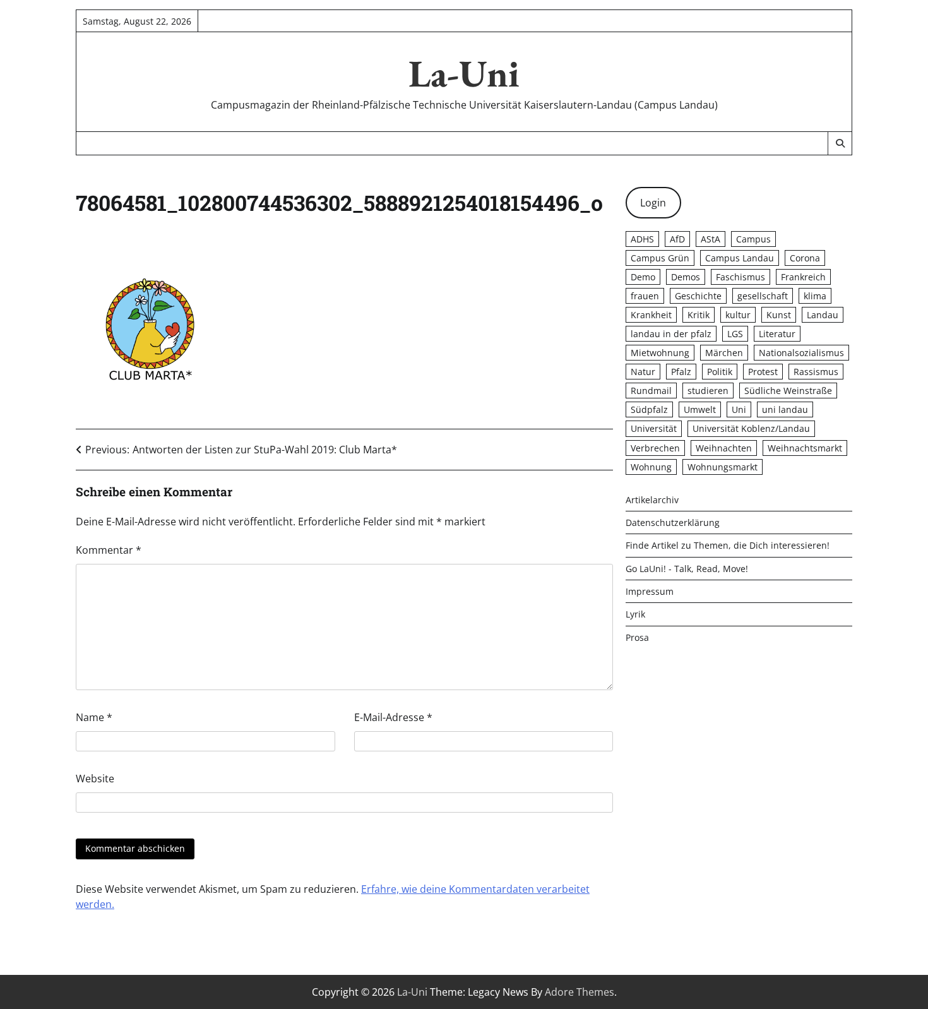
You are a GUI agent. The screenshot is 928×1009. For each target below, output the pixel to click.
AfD (677, 239)
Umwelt (700, 409)
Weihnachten (724, 448)
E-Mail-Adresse (393, 717)
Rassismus (816, 372)
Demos (685, 277)
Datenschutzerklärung (673, 522)
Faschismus (740, 277)
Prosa (637, 637)
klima (815, 296)
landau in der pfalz (671, 334)
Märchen (724, 353)
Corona (805, 258)
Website (95, 778)
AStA (710, 239)
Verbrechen (655, 448)
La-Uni (464, 73)
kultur (738, 315)
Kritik (698, 315)
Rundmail (651, 391)
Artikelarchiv (652, 500)
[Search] (840, 143)
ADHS (642, 239)
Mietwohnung (660, 353)
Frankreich (803, 277)
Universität (654, 428)
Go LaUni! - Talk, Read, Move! (687, 569)
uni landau (785, 409)
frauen (645, 296)
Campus (753, 239)
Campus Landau (739, 258)
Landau (822, 315)
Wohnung (651, 467)
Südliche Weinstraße (788, 391)
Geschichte (698, 296)
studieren (708, 391)
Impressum (650, 591)
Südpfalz (649, 409)
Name (94, 717)
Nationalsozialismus (801, 353)
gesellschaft (762, 296)
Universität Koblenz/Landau (751, 428)
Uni (739, 409)
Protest (763, 372)
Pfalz (681, 372)
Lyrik (635, 614)
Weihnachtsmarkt (805, 448)
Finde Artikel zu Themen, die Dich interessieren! (728, 545)
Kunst (778, 315)
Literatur (777, 334)
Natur (643, 372)
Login (653, 203)
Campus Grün (660, 258)
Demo (643, 277)
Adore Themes (579, 992)
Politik (719, 372)
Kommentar (108, 550)
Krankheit (651, 315)
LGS (735, 334)
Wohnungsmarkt (722, 467)
